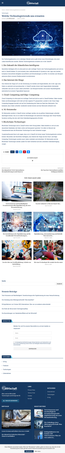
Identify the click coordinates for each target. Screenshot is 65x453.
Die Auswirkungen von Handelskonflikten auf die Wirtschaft (19, 313)
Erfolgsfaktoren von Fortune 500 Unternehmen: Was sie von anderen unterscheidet (26, 304)
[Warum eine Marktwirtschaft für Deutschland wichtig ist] (16, 419)
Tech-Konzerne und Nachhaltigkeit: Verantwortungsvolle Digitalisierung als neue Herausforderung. (17, 205)
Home (3, 10)
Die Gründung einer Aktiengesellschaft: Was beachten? (18, 300)
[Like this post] (13, 151)
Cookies (30, 395)
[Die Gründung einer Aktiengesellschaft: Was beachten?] (38, 424)
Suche (4, 281)
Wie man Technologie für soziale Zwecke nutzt (48, 262)
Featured (5, 365)
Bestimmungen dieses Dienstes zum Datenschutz (36, 342)
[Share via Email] (28, 151)
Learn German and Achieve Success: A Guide (15, 431)
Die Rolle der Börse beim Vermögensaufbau (15, 309)
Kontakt (30, 398)
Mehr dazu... (38, 451)
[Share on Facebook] (17, 151)
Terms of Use (31, 392)
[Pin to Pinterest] (24, 151)
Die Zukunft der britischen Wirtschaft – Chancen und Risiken (14, 435)
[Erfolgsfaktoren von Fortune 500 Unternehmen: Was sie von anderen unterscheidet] (38, 434)
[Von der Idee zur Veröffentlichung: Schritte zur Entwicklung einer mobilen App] (17, 250)
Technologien (5, 13)
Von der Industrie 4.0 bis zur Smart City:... (48, 203)
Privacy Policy (31, 390)
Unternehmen (7, 373)
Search (59, 284)
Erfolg (5, 361)
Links (29, 386)
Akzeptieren (29, 451)
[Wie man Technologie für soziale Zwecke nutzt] (48, 250)
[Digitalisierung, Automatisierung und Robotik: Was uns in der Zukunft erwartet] (48, 222)
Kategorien (51, 388)
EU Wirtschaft (11, 18)
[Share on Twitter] (20, 151)
